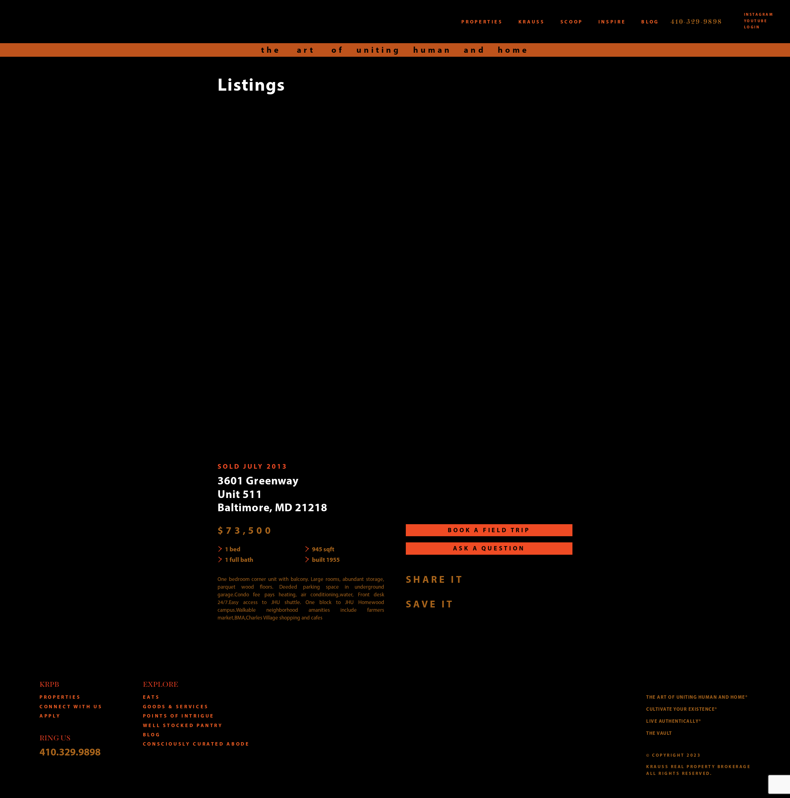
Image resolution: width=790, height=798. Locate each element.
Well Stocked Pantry (183, 725)
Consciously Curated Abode (196, 744)
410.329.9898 (70, 751)
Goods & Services (176, 706)
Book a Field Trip (489, 530)
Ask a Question (489, 548)
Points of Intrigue (179, 716)
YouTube (755, 21)
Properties (60, 697)
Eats (151, 697)
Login (752, 27)
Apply (50, 716)
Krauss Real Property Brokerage (93, 21)
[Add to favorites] (466, 603)
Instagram (758, 14)
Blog (152, 734)
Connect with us (71, 706)
